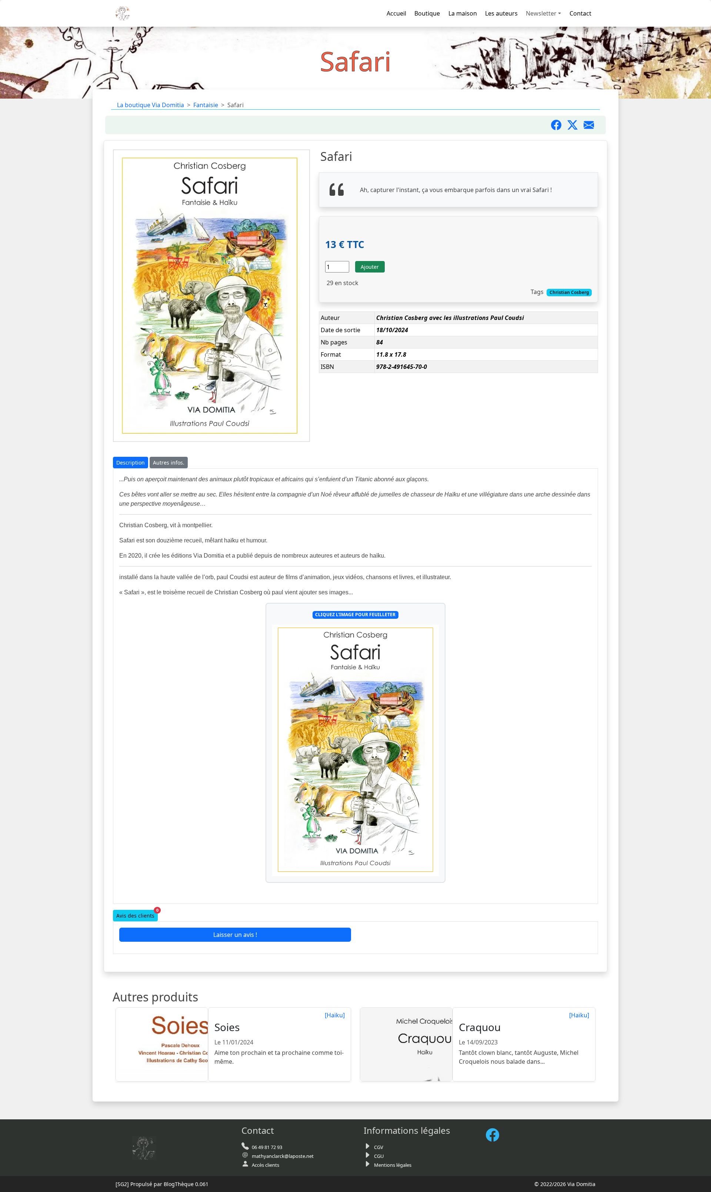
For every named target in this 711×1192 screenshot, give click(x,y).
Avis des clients (137, 914)
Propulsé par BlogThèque (162, 1184)
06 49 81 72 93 (267, 1147)
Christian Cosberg (569, 292)
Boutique (427, 13)
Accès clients (265, 1165)
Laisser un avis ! (235, 935)
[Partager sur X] (575, 125)
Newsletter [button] (541, 13)
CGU (379, 1156)
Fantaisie (205, 105)
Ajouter (370, 266)
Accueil (396, 13)
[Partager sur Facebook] (559, 125)
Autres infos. (168, 462)
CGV (378, 1147)
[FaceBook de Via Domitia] (495, 1135)
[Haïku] (335, 1015)
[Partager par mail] (592, 125)
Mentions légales (392, 1165)
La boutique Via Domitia (150, 105)
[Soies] (162, 1045)
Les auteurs (501, 13)
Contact (580, 13)
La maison (462, 13)
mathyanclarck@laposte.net (283, 1156)
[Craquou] (406, 1045)
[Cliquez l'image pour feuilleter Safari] (355, 750)
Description (130, 462)
